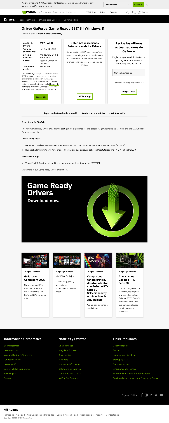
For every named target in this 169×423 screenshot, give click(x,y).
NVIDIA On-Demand (68, 378)
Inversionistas (11, 350)
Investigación (10, 364)
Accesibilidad (71, 414)
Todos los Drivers (27, 19)
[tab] (61, 113)
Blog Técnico (64, 355)
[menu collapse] (38, 12)
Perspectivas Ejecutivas (124, 355)
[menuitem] (45, 12)
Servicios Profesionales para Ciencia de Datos (135, 378)
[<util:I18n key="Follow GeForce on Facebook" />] (142, 395)
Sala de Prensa (65, 345)
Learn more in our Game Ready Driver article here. (45, 169)
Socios (116, 350)
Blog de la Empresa (68, 350)
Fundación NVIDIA (13, 359)
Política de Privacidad (14, 414)
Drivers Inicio (28, 33)
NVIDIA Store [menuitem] (91, 12)
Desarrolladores (120, 345)
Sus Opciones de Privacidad (40, 414)
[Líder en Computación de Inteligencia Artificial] (29, 12)
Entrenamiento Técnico (124, 369)
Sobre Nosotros (11, 345)
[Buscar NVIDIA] (128, 11)
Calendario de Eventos (69, 369)
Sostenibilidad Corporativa (17, 369)
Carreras (8, 378)
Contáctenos (112, 414)
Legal (59, 414)
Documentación (121, 364)
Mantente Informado (68, 364)
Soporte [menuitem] (113, 12)
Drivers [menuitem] (103, 12)
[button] (133, 13)
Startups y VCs (120, 359)
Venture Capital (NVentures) (18, 355)
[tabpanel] (84, 182)
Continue (138, 4)
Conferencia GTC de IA (69, 373)
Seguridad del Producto (92, 414)
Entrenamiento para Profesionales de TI (132, 373)
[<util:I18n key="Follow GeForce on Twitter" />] (156, 395)
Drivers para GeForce (49, 19)
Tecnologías (10, 373)
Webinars (63, 359)
